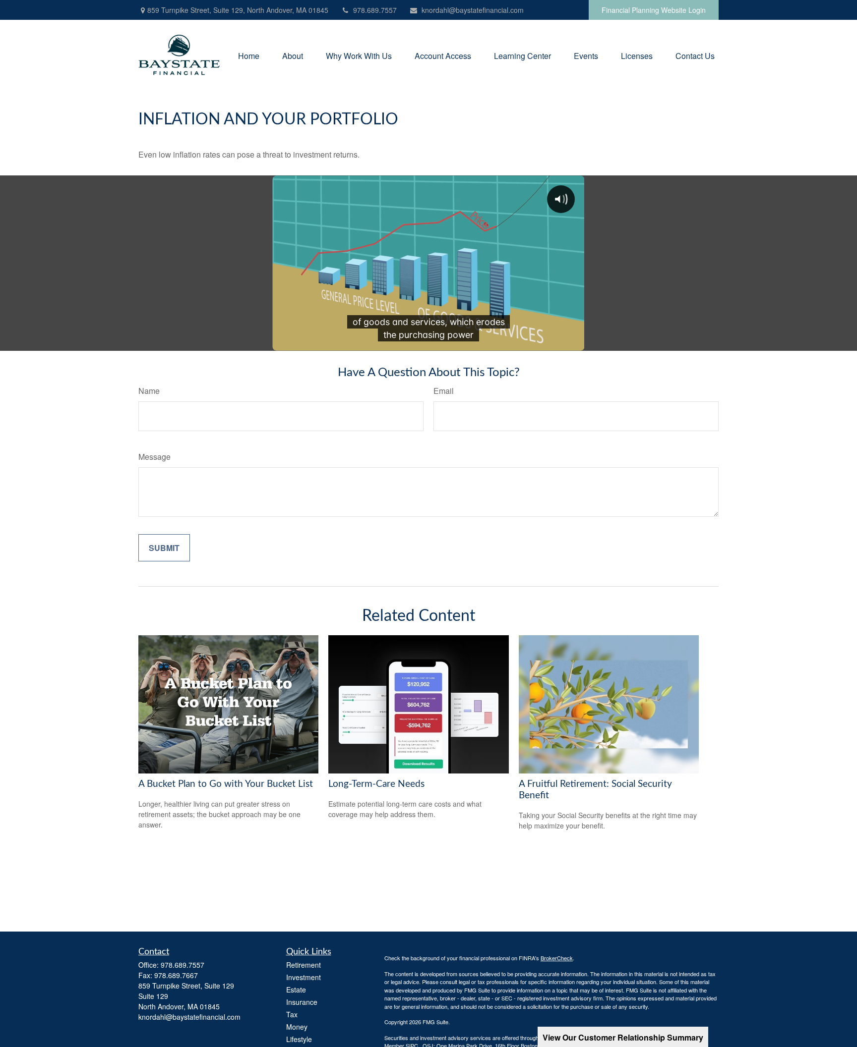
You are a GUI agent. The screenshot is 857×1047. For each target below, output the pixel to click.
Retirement (303, 965)
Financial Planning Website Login (654, 10)
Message (154, 456)
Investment (303, 977)
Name (149, 390)
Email (443, 390)
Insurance (301, 1002)
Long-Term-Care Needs (376, 784)
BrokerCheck (557, 958)
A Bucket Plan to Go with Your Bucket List (225, 784)
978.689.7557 (375, 10)
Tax (292, 1014)
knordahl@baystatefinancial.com (473, 10)
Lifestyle (299, 1039)
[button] (248, 55)
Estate (296, 989)
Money (296, 1027)
